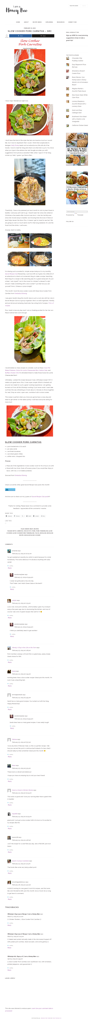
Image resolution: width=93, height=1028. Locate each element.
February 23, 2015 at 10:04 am (21, 553)
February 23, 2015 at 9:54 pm (23, 577)
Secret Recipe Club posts (40, 496)
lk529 (14, 671)
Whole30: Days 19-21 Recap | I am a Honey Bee (23, 914)
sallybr (14, 600)
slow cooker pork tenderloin (23, 533)
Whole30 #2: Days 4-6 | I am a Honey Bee (21, 956)
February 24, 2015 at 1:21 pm (21, 863)
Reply (10, 568)
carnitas (20, 531)
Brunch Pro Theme (46, 1018)
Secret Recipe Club (11, 274)
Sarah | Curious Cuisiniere (20, 861)
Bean (13, 765)
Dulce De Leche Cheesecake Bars (27, 370)
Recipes (36, 529)
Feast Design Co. (57, 1018)
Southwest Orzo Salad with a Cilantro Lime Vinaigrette (79, 119)
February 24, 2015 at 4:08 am (21, 840)
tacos (37, 533)
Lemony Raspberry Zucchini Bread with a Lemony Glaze (79, 103)
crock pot (27, 531)
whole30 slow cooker (32, 535)
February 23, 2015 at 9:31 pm (21, 768)
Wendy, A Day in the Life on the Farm (24, 647)
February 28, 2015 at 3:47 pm (21, 885)
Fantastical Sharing (21, 293)
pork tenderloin (42, 531)
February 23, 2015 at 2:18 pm (21, 650)
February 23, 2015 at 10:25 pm (21, 816)
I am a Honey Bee (16, 9)
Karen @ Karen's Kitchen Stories (22, 790)
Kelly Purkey (15, 145)
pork (33, 531)
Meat (31, 529)
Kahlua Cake (43, 370)
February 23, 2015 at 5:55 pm (21, 697)
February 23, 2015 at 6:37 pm (21, 742)
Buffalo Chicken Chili (12, 373)
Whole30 (43, 533)
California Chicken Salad (80, 125)
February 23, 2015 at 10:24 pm (21, 793)
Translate (80, 215)
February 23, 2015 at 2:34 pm (21, 674)
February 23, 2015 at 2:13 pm (21, 603)
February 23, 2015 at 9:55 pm (23, 719)
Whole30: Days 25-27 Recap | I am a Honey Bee (23, 934)
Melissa (14, 739)
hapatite (14, 813)
